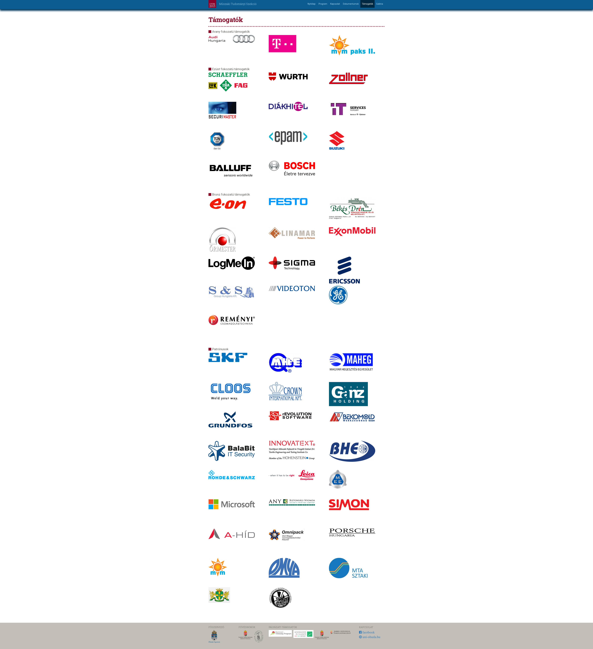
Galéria (379, 4)
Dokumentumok (351, 4)
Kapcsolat (335, 4)
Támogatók (367, 4)
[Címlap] (213, 4)
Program (323, 4)
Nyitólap (311, 4)
